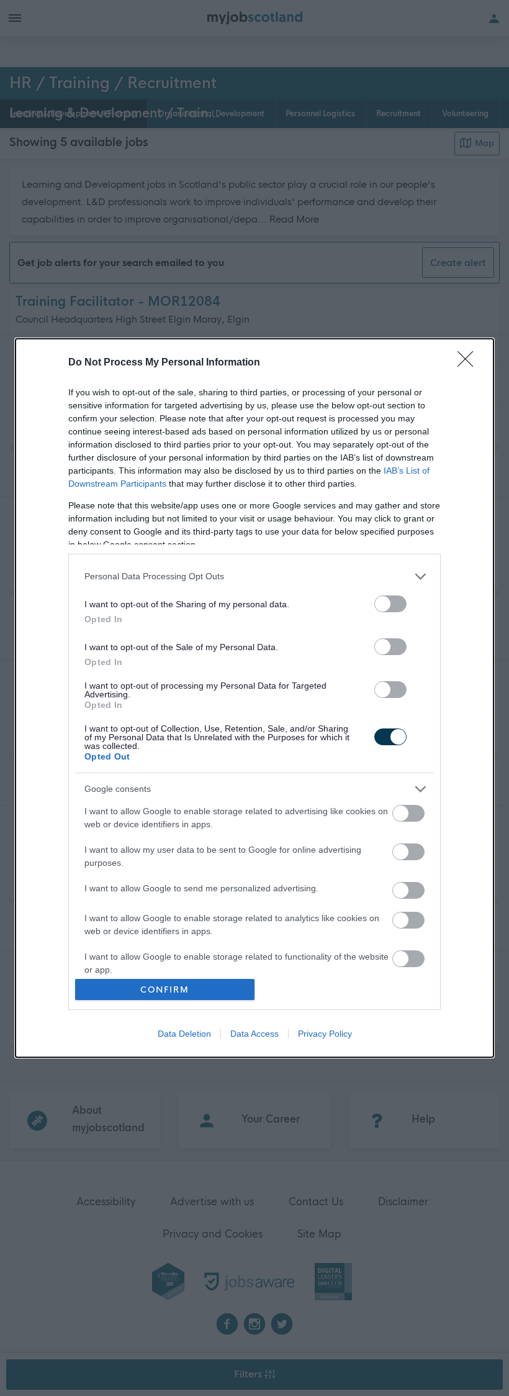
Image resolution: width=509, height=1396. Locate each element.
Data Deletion (184, 1034)
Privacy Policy (325, 1034)
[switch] (390, 603)
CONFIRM (164, 990)
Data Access (254, 1034)
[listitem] (254, 576)
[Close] (469, 363)
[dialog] (254, 698)
